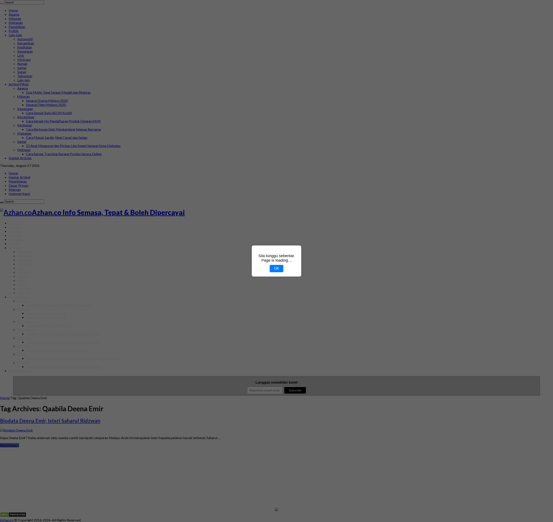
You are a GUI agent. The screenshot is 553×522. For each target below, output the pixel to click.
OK (276, 268)
